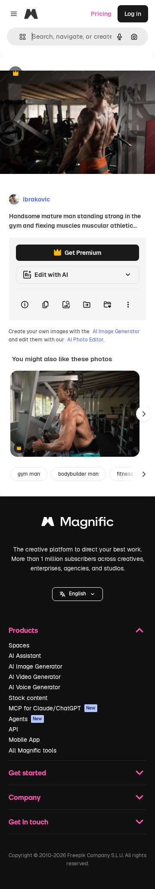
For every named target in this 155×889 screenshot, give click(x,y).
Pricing (101, 14)
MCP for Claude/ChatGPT (52, 708)
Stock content (28, 698)
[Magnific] (77, 523)
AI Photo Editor (85, 339)
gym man (29, 474)
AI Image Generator (116, 331)
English (77, 593)
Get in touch (28, 821)
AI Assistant (25, 656)
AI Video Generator (35, 677)
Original (55, 74)
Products (23, 630)
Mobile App (24, 739)
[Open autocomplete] (19, 37)
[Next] (144, 414)
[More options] (127, 304)
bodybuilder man (78, 474)
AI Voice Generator (34, 687)
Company (24, 797)
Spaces (19, 645)
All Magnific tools (32, 750)
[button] (77, 594)
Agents (25, 719)
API (13, 729)
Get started (27, 772)
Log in (132, 14)
